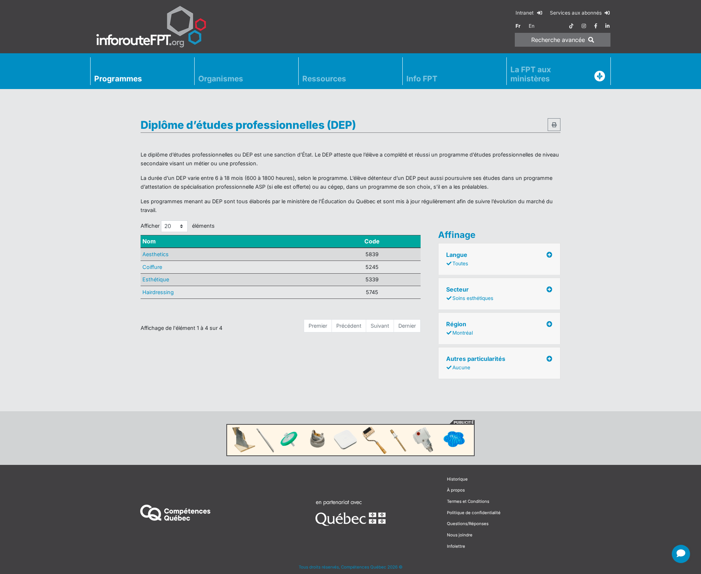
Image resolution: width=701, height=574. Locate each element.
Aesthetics (155, 254)
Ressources (324, 78)
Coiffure (152, 267)
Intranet (525, 13)
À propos (456, 490)
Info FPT (421, 78)
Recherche (558, 39)
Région (459, 328)
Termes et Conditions (468, 501)
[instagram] (583, 26)
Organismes (220, 78)
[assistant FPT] (681, 554)
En (532, 26)
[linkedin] (607, 26)
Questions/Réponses (468, 523)
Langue (457, 258)
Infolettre (456, 546)
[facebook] (596, 26)
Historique (457, 479)
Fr (518, 26)
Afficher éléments (178, 226)
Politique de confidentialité (474, 512)
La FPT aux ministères (530, 74)
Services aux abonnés (576, 13)
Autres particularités (475, 362)
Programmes (118, 78)
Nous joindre (459, 535)
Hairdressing (158, 292)
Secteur (469, 293)
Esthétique (155, 279)
